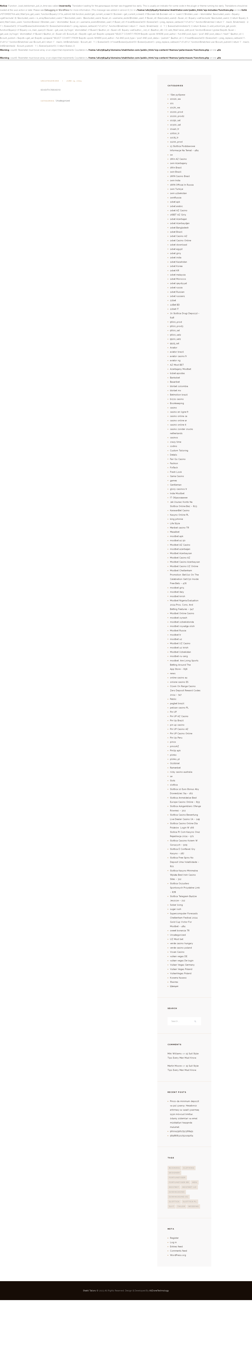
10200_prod (176, 112)
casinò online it (178, 425)
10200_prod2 (177, 116)
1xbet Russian (177, 292)
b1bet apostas (177, 373)
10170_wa (175, 107)
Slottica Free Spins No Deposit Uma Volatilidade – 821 (184, 862)
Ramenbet (175, 768)
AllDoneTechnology (159, 1290)
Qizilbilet (175, 763)
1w (171, 155)
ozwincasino (176, 1192)
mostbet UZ (189, 1187)
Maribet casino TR (179, 528)
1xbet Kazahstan (178, 262)
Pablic (173, 699)
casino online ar (178, 420)
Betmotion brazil (179, 395)
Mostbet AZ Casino (180, 545)
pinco (173, 742)
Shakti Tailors (90, 1290)
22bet (173, 300)
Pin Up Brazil (177, 720)
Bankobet (175, 378)
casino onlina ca (178, 416)
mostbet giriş (177, 588)
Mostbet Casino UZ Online (184, 566)
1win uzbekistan (178, 193)
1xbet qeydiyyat (178, 283)
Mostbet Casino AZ (180, 558)
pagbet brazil (177, 703)
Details (173, 455)
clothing (188, 1168)
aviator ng (175, 360)
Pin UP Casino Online (181, 733)
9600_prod (176, 322)
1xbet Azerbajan (178, 219)
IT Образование (179, 497)
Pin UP (173, 712)
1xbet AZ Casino (178, 210)
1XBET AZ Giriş (178, 215)
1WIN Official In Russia (182, 185)
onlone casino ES (179, 682)
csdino (173, 446)
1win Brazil (175, 172)
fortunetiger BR (179, 1182)
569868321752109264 (181, 1135)
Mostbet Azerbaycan (181, 553)
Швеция (174, 986)
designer (174, 1173)
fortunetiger (177, 1178)
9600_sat (175, 330)
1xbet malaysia (178, 275)
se (171, 776)
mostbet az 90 (178, 540)
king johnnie (176, 519)
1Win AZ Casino (178, 159)
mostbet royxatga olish (182, 626)
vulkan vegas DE (178, 956)
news (173, 673)
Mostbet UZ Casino (180, 643)
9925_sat (174, 343)
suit (171, 1206)
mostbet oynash (178, 618)
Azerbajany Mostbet (180, 369)
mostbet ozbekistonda (182, 622)
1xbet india (175, 257)
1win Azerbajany (178, 163)
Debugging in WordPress (56, 10)
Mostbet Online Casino (182, 613)
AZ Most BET (177, 365)
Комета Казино (178, 978)
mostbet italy (177, 592)
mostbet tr (175, 635)
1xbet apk (175, 202)
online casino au (179, 678)
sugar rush (175, 909)
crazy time (175, 442)
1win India (175, 180)
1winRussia (175, 197)
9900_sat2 (175, 339)
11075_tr (174, 137)
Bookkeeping (177, 403)
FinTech (174, 467)
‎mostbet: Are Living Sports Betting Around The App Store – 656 (184, 664)
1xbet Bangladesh (179, 228)
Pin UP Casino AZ (179, 729)
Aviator (173, 347)
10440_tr (174, 129)
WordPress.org (178, 1255)
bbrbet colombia (179, 386)
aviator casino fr (178, 356)
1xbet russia (176, 287)
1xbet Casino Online (180, 240)
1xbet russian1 (177, 296)
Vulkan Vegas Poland (181, 969)
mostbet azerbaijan (180, 549)
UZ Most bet (176, 939)
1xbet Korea (176, 266)
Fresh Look (176, 472)
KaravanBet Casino (180, 510)
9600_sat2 (175, 335)
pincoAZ (174, 746)
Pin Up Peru (176, 738)
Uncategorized (50, 81)
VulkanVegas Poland (180, 973)
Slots (172, 780)
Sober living (176, 905)
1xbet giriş (175, 253)
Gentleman (176, 485)
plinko (173, 755)
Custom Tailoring (179, 450)
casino (173, 408)
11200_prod (176, 142)
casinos (174, 437)
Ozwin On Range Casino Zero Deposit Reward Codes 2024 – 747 (185, 690)
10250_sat (175, 120)
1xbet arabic (176, 206)
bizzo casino (177, 399)
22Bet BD (175, 305)
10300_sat (175, 125)
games (173, 480)
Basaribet (175, 382)
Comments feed (178, 1251)
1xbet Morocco (178, 279)
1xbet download (178, 245)
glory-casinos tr (178, 489)
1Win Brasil (176, 167)
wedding (193, 1206)
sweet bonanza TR (180, 930)
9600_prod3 (176, 326)
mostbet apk (176, 536)
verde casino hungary (181, 943)
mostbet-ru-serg (179, 656)
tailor (181, 1206)
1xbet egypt (176, 249)
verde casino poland (181, 948)
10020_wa (175, 99)
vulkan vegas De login (182, 960)
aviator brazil (177, 352)
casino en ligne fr (179, 412)
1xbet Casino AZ (178, 236)
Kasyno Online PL (179, 515)
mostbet (174, 1187)
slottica (174, 785)
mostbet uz (176, 639)
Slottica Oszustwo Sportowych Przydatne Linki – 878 (185, 887)
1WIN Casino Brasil (180, 176)
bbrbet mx (175, 390)
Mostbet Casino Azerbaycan (185, 562)
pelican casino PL (179, 708)
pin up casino (177, 725)
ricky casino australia (181, 772)
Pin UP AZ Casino (179, 716)
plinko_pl (175, 759)
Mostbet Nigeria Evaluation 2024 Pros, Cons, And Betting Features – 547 (184, 604)
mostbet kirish (177, 596)
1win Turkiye (176, 189)
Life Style (175, 523)
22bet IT (174, 309)
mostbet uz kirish (179, 647)
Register (174, 1238)
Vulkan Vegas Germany (182, 965)
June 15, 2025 (74, 81)
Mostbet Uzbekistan (180, 652)
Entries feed (176, 1246)
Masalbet (175, 532)
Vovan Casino (177, 952)
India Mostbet (177, 493)
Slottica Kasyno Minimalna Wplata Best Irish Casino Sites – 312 (184, 874)
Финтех (174, 982)
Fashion (174, 463)
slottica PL (190, 1202)
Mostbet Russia (178, 630)
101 (172, 103)
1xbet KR (174, 270)
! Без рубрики (177, 95)
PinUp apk (175, 750)
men (194, 1182)
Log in (173, 1242)
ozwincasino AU (178, 1197)
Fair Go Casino (178, 459)
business (174, 1168)
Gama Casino (177, 476)
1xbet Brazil (176, 232)
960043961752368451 (181, 1131)
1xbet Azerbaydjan (180, 223)
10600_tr (175, 133)
